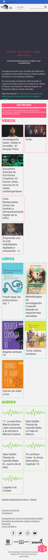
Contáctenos (7, 513)
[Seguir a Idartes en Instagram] (27, 533)
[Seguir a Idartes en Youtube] (34, 533)
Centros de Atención (10, 510)
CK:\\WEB (20, 7)
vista (12, 139)
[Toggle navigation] (10, 8)
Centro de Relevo (9, 526)
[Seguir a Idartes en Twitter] (20, 533)
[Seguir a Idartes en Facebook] (13, 533)
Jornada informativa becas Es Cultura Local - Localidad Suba (24, 62)
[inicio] (4, 7)
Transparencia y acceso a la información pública (22, 518)
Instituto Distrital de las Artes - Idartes (19, 499)
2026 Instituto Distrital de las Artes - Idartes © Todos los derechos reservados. (24, 554)
